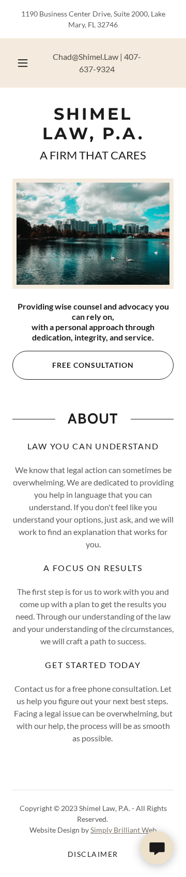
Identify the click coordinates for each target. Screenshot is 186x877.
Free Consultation (93, 365)
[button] (22, 63)
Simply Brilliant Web (123, 829)
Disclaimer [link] (93, 854)
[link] (93, 124)
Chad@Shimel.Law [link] (85, 56)
